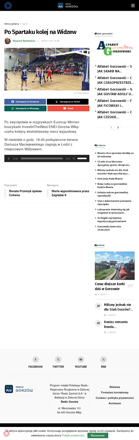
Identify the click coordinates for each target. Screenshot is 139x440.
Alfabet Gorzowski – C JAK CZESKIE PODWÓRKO (114, 114)
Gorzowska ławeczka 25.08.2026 (109, 228)
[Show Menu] (133, 5)
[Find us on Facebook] (35, 359)
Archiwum (115, 403)
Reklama (114, 387)
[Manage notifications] (6, 433)
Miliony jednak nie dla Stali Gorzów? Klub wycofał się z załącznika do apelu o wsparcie (115, 172)
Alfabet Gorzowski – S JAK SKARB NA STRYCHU (114, 69)
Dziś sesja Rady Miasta (110, 178)
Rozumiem (98, 435)
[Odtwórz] (9, 158)
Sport (25, 23)
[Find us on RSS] (103, 359)
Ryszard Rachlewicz (24, 40)
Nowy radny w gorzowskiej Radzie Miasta (112, 186)
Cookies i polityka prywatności (115, 398)
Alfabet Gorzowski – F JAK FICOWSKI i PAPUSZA (114, 103)
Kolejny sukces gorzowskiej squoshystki (112, 194)
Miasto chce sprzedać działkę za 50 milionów (115, 155)
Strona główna (11, 23)
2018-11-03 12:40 (50, 40)
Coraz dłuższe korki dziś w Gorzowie (110, 286)
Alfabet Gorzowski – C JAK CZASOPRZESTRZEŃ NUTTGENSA (115, 80)
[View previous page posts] (111, 127)
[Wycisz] (74, 158)
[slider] (82, 158)
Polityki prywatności (73, 435)
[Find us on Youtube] (80, 359)
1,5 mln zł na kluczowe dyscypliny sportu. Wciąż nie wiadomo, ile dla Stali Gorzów (114, 163)
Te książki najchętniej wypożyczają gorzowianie (111, 220)
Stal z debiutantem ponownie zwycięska (114, 203)
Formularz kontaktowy (115, 392)
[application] (46, 158)
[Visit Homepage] (71, 5)
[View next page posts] (118, 127)
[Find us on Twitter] (58, 359)
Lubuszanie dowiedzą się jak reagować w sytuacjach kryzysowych (113, 211)
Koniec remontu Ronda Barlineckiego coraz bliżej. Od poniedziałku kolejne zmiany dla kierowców (119, 324)
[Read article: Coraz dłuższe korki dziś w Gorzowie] (115, 265)
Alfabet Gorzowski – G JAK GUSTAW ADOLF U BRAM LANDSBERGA (114, 92)
